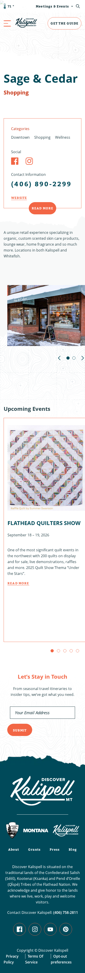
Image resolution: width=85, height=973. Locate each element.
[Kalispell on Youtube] (50, 929)
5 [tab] (77, 650)
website (19, 198)
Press (55, 849)
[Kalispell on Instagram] (35, 929)
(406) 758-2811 (65, 912)
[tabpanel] (46, 315)
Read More (42, 208)
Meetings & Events (52, 6)
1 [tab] (68, 358)
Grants (34, 849)
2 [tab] (73, 358)
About (13, 849)
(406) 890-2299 (41, 183)
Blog (73, 849)
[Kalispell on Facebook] (19, 929)
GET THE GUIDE (64, 23)
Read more (18, 583)
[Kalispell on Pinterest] (65, 929)
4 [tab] (71, 650)
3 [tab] (64, 650)
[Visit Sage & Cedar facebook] (14, 161)
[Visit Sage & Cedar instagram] (29, 161)
